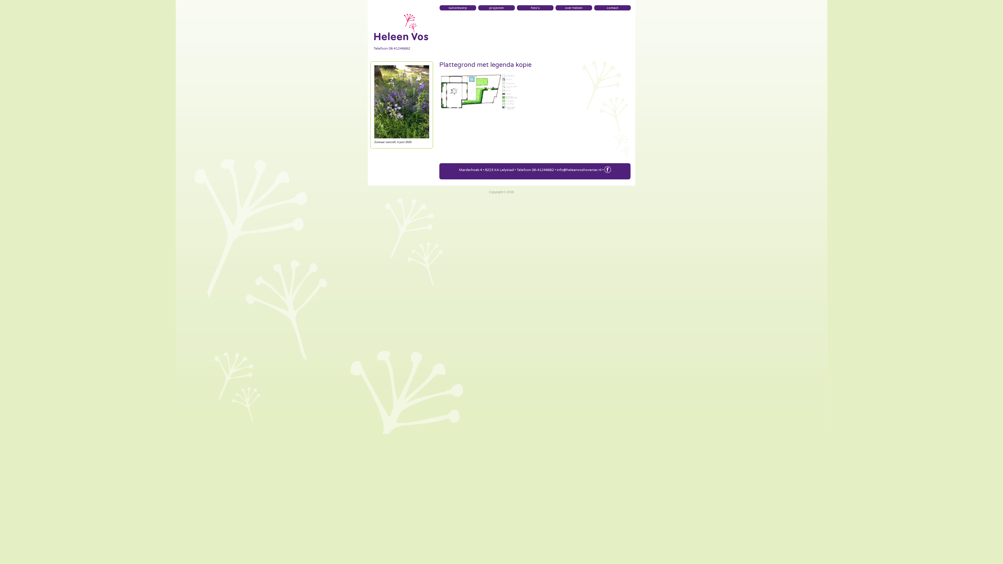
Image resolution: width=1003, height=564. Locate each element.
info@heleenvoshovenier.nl (579, 170)
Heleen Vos (402, 25)
